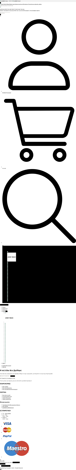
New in (6, 302)
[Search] (0, 14)
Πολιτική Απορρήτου (7, 388)
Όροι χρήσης (5, 386)
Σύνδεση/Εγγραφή (6, 365)
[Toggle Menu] (2, 245)
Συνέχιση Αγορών (5, 466)
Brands (6, 250)
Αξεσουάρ (7, 249)
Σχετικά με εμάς (6, 395)
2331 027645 (5, 406)
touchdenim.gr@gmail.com (8, 407)
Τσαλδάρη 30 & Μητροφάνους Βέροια (11, 405)
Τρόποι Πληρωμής (6, 398)
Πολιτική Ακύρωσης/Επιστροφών (9, 389)
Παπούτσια (7, 247)
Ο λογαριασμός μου (7, 396)
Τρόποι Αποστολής (6, 399)
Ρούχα (6, 246)
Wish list (4, 367)
